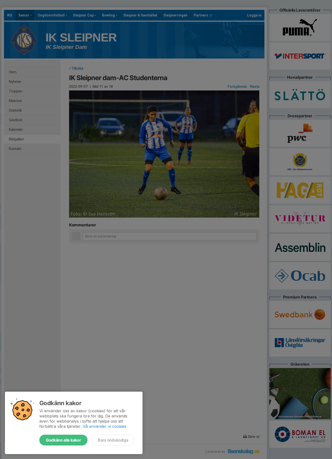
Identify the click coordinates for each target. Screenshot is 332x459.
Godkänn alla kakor (63, 440)
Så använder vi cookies (104, 426)
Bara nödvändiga (113, 440)
